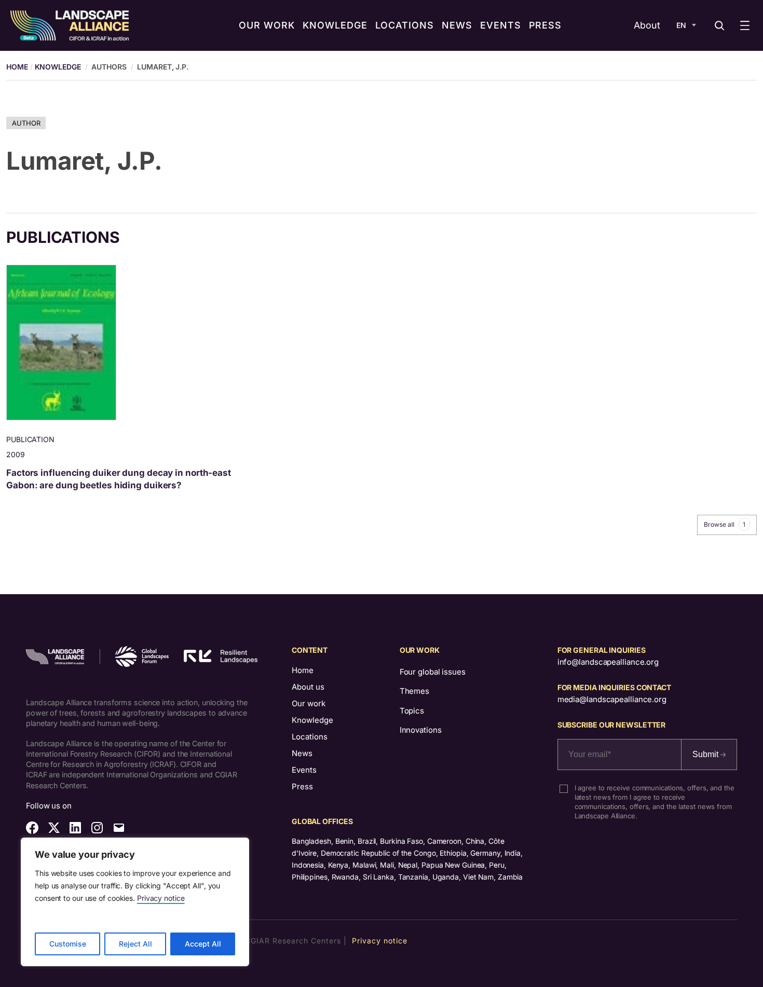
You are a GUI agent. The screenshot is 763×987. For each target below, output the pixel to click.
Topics (412, 711)
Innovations (421, 730)
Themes (414, 691)
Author (26, 123)
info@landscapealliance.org (608, 662)
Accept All (203, 943)
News (302, 753)
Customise (67, 943)
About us (308, 687)
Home (303, 670)
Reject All (135, 943)
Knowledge (58, 66)
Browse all (724, 524)
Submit (706, 754)
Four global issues (433, 672)
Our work (308, 703)
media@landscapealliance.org (611, 699)
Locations (310, 737)
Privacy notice (161, 898)
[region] (135, 902)
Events (304, 770)
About (647, 25)
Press (302, 786)
